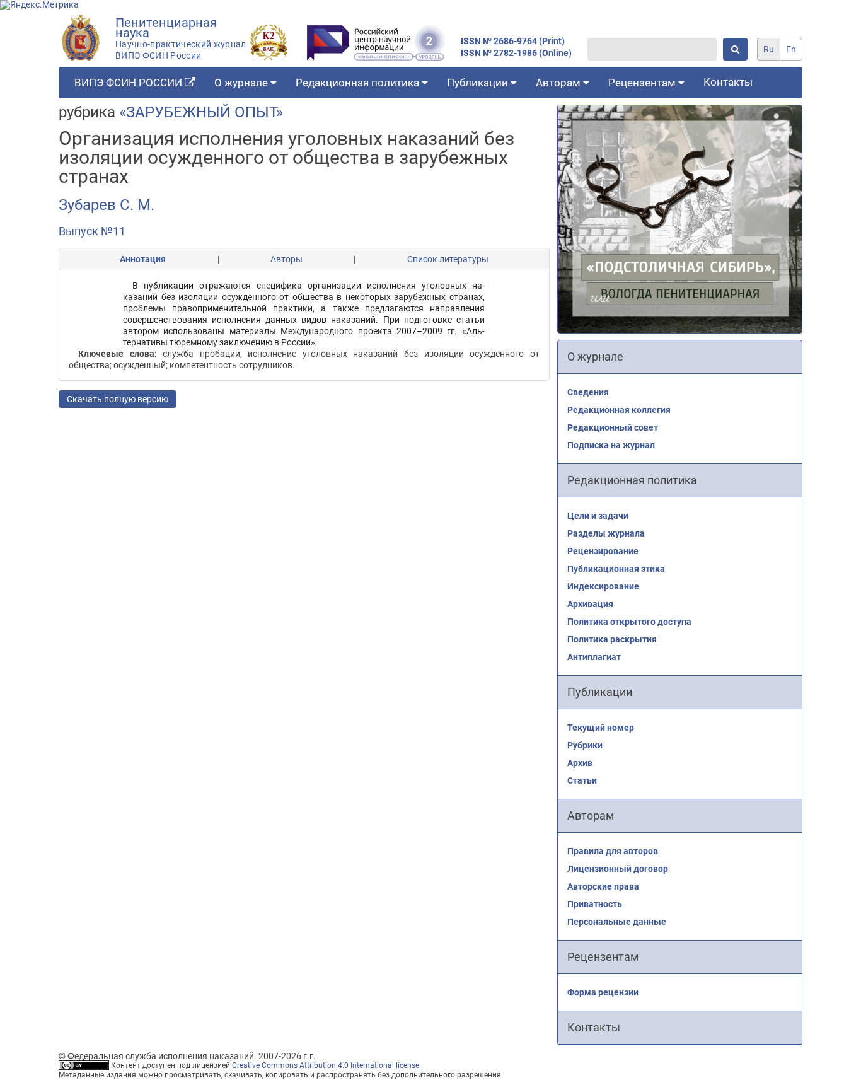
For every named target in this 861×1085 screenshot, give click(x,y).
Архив (579, 763)
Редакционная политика (359, 82)
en (791, 49)
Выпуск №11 (92, 231)
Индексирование (603, 586)
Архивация (590, 604)
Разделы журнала (606, 533)
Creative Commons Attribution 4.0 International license (325, 1065)
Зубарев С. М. (106, 205)
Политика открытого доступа (629, 622)
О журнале (242, 82)
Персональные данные (616, 922)
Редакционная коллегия (619, 410)
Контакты (728, 82)
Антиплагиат (594, 657)
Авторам (559, 82)
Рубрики (585, 745)
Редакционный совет (612, 427)
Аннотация (143, 259)
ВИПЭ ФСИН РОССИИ (129, 82)
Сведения (588, 392)
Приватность (594, 904)
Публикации (479, 82)
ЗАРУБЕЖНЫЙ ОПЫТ (201, 112)
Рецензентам (643, 82)
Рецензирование (603, 551)
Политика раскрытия (612, 639)
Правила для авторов (612, 851)
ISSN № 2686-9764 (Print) (513, 41)
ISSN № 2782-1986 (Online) (516, 53)
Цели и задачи (597, 516)
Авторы (286, 259)
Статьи (582, 780)
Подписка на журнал (611, 445)
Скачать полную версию (117, 399)
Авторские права (603, 886)
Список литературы (447, 259)
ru (768, 49)
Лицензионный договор (617, 869)
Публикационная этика (616, 569)
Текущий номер (600, 727)
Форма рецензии (603, 992)
